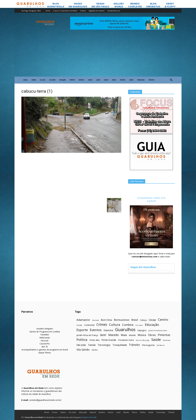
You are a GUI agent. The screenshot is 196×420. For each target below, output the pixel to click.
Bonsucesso (121, 319)
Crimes (34, 80)
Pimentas (164, 334)
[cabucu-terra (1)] (71, 152)
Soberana (166, 340)
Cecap (152, 319)
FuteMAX (44, 334)
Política (122, 80)
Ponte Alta (94, 340)
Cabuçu (143, 320)
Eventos (81, 80)
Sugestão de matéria (96, 11)
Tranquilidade (119, 345)
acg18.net (151, 200)
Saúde (131, 80)
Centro (163, 319)
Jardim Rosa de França (87, 335)
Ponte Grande (108, 340)
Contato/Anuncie (113, 11)
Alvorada (95, 320)
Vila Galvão (83, 349)
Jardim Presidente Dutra (157, 330)
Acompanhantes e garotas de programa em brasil (45, 349)
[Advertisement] (98, 55)
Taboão (92, 345)
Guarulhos (125, 329)
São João (81, 344)
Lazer (98, 80)
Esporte (72, 80)
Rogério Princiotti (89, 417)
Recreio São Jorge (142, 340)
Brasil (25, 80)
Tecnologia (140, 80)
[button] (171, 80)
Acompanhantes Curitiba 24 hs (151, 197)
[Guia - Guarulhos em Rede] (151, 169)
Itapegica (141, 330)
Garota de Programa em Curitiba (44, 331)
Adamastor (83, 319)
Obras (114, 80)
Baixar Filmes (44, 352)
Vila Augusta (148, 345)
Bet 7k (45, 346)
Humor (90, 80)
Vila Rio (95, 350)
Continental (89, 325)
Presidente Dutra (126, 340)
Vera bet (44, 340)
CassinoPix (45, 343)
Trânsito (151, 80)
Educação (62, 80)
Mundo (106, 80)
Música (142, 335)
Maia (124, 334)
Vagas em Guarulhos (143, 267)
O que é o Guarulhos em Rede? (65, 11)
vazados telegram (44, 328)
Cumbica (127, 324)
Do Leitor (52, 80)
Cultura (42, 80)
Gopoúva (108, 330)
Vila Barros (161, 345)
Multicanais (44, 337)
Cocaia (79, 325)
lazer (103, 334)
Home (48, 11)
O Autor (83, 11)
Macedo (113, 334)
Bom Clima (106, 319)
